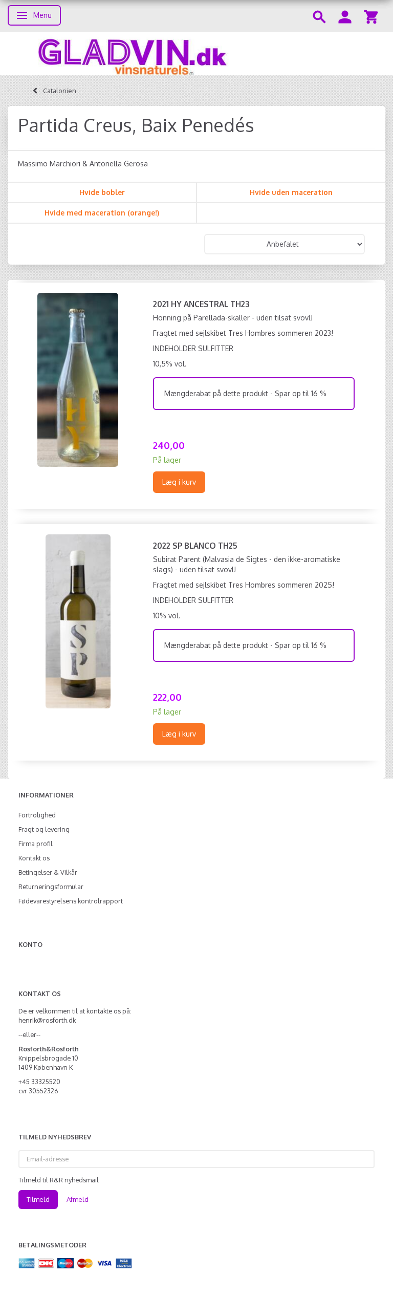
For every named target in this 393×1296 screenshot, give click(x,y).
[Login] (345, 16)
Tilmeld (38, 1199)
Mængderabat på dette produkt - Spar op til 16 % (245, 393)
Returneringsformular (50, 886)
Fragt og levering (44, 829)
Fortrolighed (37, 815)
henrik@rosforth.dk (47, 1020)
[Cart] (371, 16)
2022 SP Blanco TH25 (195, 546)
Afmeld (78, 1199)
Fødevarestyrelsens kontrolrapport (70, 901)
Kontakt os (34, 858)
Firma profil (35, 843)
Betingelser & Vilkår (47, 872)
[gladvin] (196, 53)
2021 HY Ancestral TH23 (201, 304)
